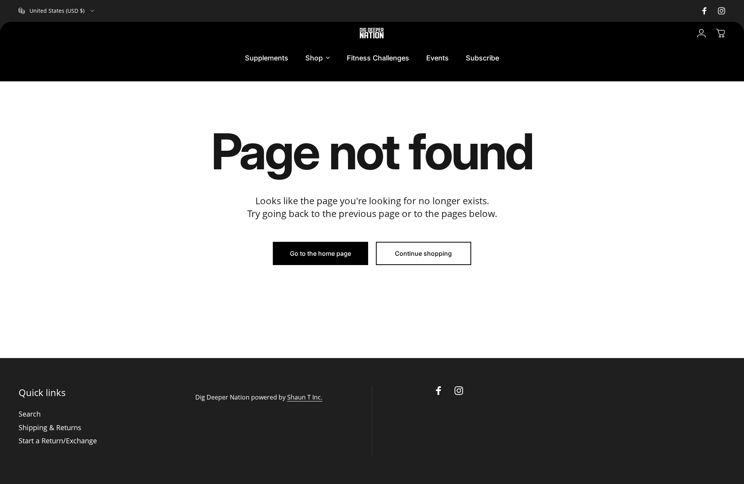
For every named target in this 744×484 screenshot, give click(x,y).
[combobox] (57, 11)
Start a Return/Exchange (58, 440)
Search (30, 414)
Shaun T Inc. (304, 397)
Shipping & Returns (50, 427)
